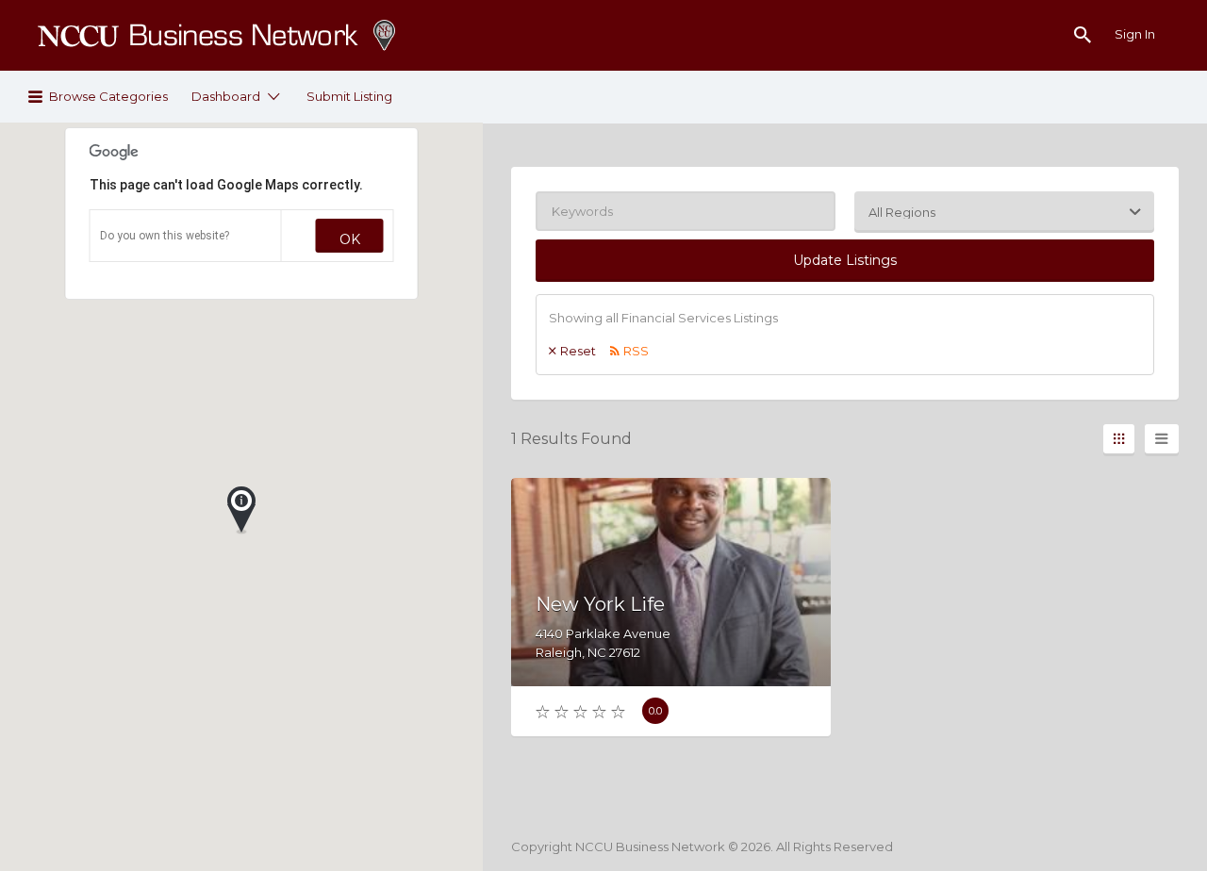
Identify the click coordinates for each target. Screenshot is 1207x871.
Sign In (1135, 33)
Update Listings (845, 260)
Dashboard (225, 96)
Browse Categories (108, 96)
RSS (636, 350)
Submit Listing (349, 96)
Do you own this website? (164, 235)
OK (349, 239)
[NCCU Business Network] (216, 35)
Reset (578, 350)
